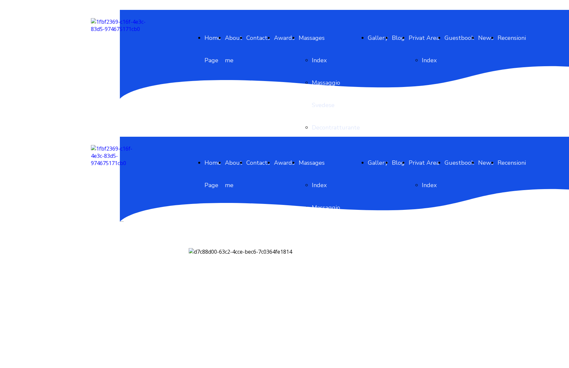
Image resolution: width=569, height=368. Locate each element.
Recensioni (512, 38)
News (486, 38)
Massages (312, 38)
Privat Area (424, 38)
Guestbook (459, 38)
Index (319, 60)
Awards (284, 38)
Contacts (258, 38)
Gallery (378, 38)
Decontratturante (336, 127)
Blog (398, 38)
